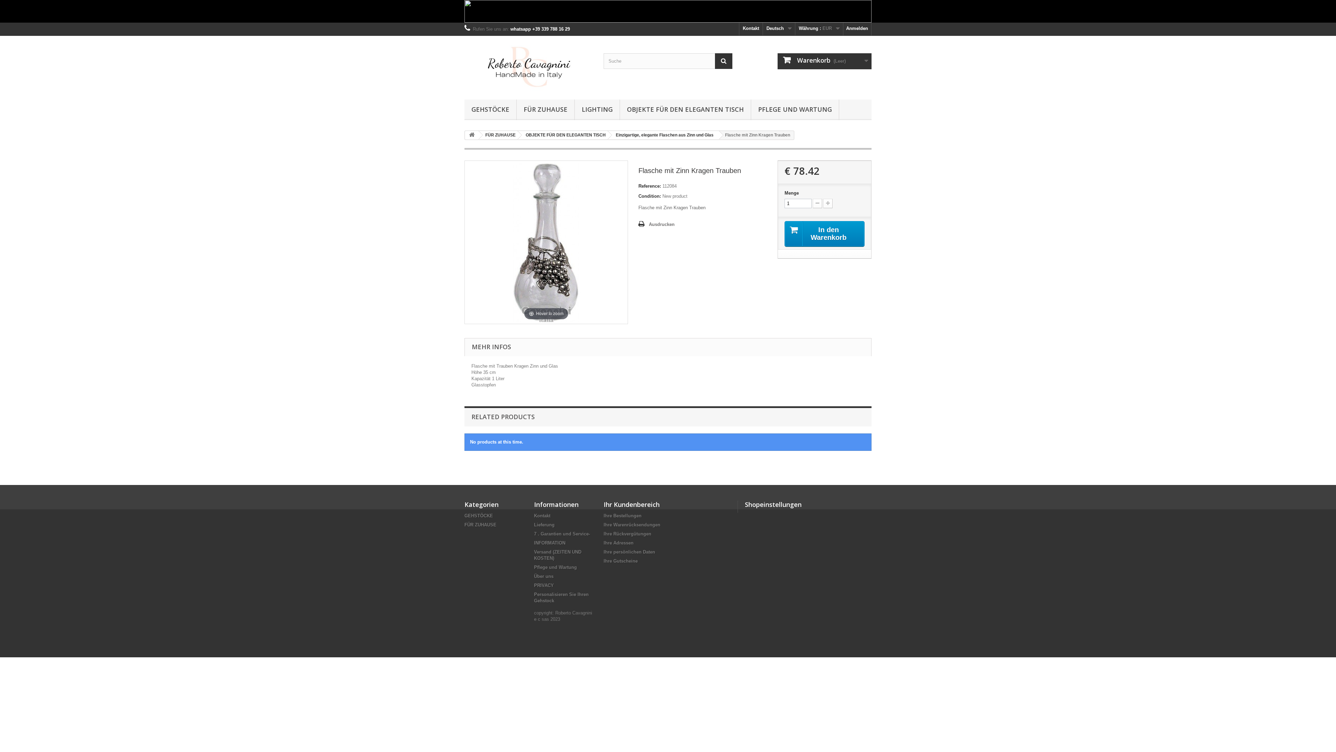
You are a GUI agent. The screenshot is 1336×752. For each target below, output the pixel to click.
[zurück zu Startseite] (471, 135)
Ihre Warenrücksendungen (632, 524)
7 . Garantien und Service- (562, 533)
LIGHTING (597, 109)
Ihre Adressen (619, 543)
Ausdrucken (662, 224)
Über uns (544, 576)
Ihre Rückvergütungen (627, 533)
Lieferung (544, 524)
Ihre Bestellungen (623, 515)
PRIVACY (544, 585)
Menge (792, 193)
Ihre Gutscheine (621, 561)
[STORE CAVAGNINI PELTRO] (528, 66)
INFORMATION (549, 543)
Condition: (649, 196)
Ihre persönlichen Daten (629, 552)
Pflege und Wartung (795, 109)
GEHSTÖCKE (490, 109)
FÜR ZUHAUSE (545, 109)
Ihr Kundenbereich (632, 504)
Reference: (649, 186)
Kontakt (751, 28)
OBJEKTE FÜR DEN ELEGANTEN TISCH (685, 109)
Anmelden (857, 28)
